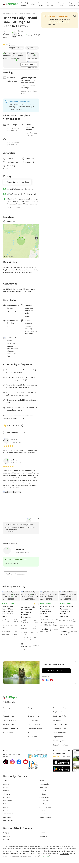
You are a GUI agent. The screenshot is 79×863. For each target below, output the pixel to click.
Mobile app (32, 737)
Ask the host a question (15, 574)
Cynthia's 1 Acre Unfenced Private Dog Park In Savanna (47, 611)
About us (7, 712)
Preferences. (44, 856)
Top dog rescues (50, 4)
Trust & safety (8, 716)
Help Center (8, 733)
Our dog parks (24, 4)
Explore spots (33, 716)
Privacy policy (8, 724)
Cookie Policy (64, 853)
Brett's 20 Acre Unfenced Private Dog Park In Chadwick (66, 611)
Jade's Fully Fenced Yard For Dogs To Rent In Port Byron (7, 611)
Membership (33, 720)
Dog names (40, 4)
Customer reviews (35, 728)
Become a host (34, 724)
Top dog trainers (61, 4)
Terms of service (9, 720)
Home (30, 712)
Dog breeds (72, 4)
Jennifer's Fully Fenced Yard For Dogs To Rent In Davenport (28, 612)
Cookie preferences (11, 728)
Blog (33, 4)
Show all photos (28, 64)
